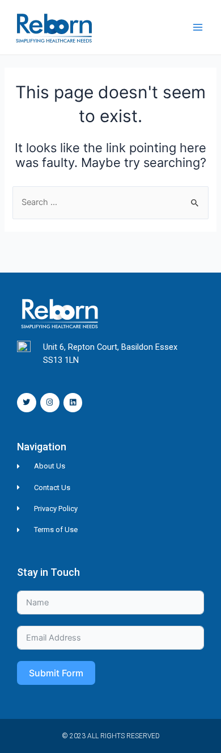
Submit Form (56, 673)
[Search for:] (110, 202)
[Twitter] (26, 402)
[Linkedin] (73, 402)
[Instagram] (50, 402)
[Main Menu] (198, 27)
